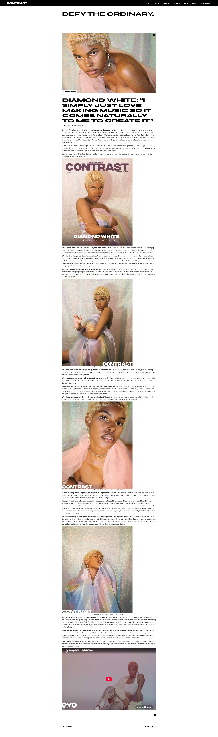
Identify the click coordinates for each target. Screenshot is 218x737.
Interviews (69, 92)
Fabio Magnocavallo (78, 125)
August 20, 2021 (66, 125)
